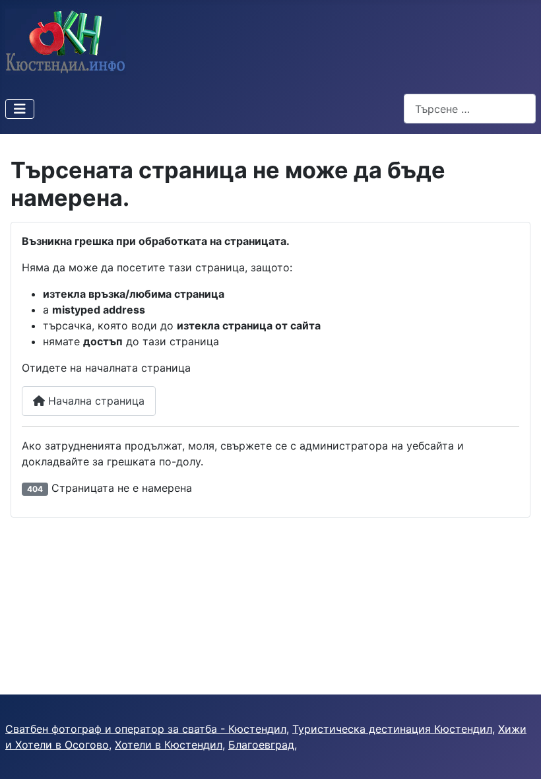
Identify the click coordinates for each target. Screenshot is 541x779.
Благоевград (261, 744)
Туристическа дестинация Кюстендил (392, 728)
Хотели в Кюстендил (168, 744)
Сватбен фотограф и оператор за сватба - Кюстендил (145, 728)
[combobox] (470, 108)
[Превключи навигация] (19, 109)
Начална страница (94, 400)
